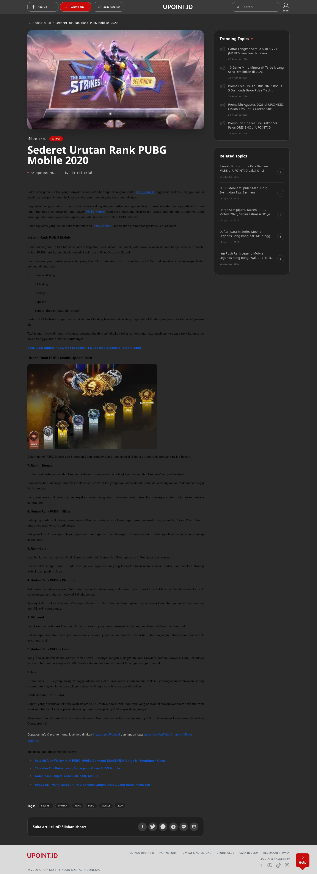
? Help (302, 860)
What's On (43, 23)
